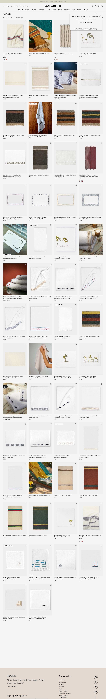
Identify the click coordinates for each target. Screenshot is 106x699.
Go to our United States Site (86, 22)
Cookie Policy (94, 29)
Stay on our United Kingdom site (86, 26)
